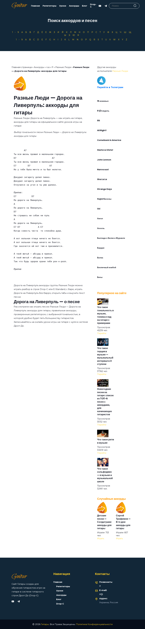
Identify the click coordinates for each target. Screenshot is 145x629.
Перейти (101, 333)
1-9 (16, 32)
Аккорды (74, 6)
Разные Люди (63, 67)
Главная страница (22, 67)
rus (48, 67)
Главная (35, 6)
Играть (100, 538)
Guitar (19, 6)
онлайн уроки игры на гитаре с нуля (55, 322)
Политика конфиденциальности (94, 624)
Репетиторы (49, 6)
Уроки (62, 6)
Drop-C (93, 5)
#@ (101, 594)
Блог (84, 6)
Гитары (45, 624)
